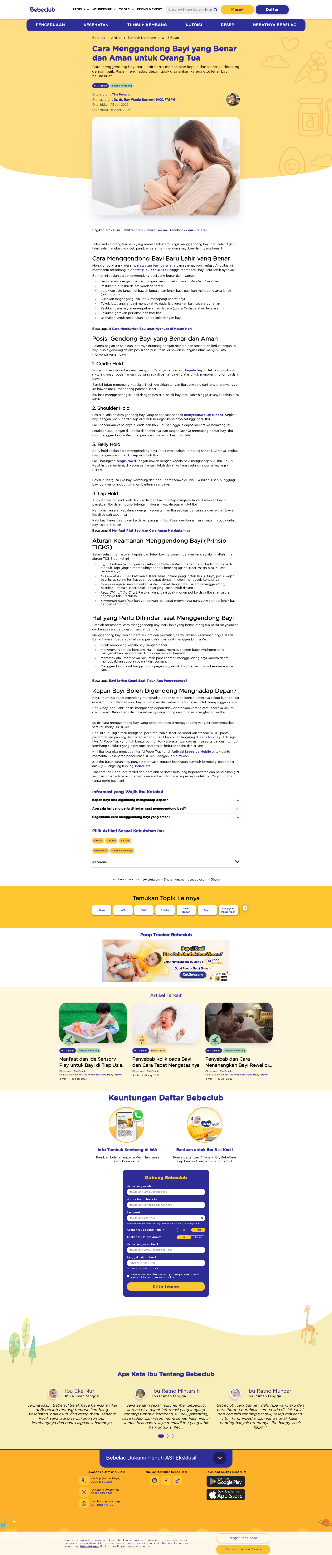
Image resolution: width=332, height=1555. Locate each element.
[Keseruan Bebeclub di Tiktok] (177, 1480)
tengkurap (124, 461)
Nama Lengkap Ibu (140, 1186)
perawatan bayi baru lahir (155, 265)
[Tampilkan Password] (201, 1218)
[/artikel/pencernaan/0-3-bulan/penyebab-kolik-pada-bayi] (166, 1023)
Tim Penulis (121, 94)
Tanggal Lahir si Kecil (141, 1257)
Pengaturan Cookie (243, 1538)
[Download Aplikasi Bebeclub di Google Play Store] (226, 1481)
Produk (79, 9)
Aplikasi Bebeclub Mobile (191, 751)
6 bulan (108, 702)
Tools (124, 9)
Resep (227, 25)
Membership (102, 9)
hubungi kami (89, 1546)
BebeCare (142, 766)
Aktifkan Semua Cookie (243, 1549)
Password (133, 1212)
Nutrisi (194, 25)
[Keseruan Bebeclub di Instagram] (154, 1480)
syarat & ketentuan (144, 1277)
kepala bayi (194, 370)
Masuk (237, 9)
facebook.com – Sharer (188, 230)
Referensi (99, 862)
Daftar (272, 9)
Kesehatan (96, 25)
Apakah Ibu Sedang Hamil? (145, 1230)
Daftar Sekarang (166, 1286)
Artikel (116, 37)
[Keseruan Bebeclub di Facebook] (166, 1480)
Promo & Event (149, 9)
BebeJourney (209, 737)
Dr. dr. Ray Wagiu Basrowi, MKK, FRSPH (144, 99)
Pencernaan (50, 25)
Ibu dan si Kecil (149, 270)
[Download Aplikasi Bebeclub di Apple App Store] (226, 1494)
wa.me (162, 230)
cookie (169, 1277)
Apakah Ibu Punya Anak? (144, 1237)
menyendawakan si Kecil (203, 415)
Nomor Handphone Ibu (142, 1199)
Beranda (98, 37)
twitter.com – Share (139, 230)
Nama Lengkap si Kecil (142, 1244)
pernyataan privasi (186, 1274)
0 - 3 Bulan (170, 37)
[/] (46, 9)
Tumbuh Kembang (147, 25)
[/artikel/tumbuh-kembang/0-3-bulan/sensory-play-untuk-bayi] (93, 1023)
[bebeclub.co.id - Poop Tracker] (166, 985)
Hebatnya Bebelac (274, 25)
